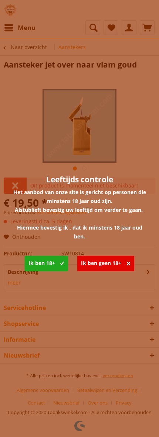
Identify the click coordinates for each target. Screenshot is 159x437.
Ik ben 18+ (41, 262)
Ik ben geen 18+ (101, 262)
